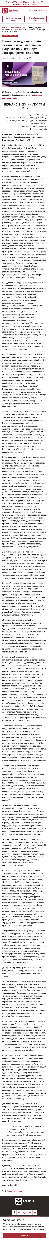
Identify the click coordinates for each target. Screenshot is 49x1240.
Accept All (24, 1235)
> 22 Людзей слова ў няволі (13, 19)
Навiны (5, 28)
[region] (24, 1228)
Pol (40, 10)
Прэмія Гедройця (14, 1191)
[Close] (46, 1218)
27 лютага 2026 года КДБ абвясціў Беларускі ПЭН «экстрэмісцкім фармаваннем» (24, 3)
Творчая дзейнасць (17, 28)
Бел (31, 10)
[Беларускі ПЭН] (10, 10)
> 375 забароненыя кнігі (35, 19)
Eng (35, 10)
